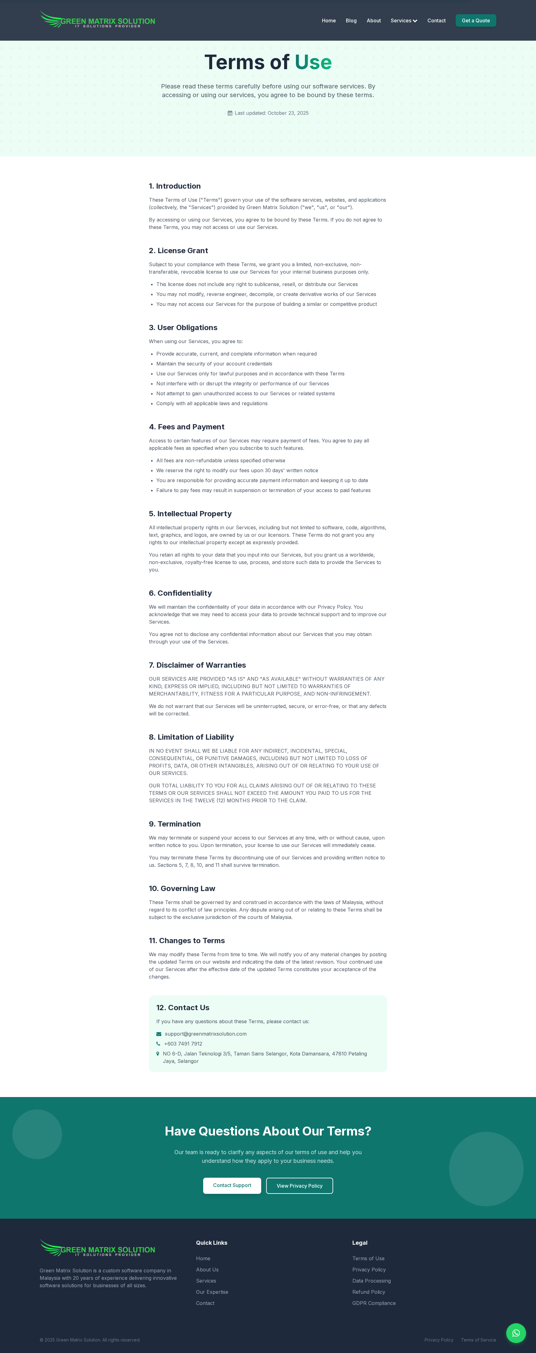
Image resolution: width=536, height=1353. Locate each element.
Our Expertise (212, 1292)
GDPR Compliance (374, 1303)
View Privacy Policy (300, 1186)
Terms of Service (478, 1339)
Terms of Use (368, 1258)
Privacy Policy (369, 1269)
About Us (207, 1269)
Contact (436, 20)
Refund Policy (368, 1292)
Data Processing (371, 1281)
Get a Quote (476, 20)
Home (329, 20)
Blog (351, 20)
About (374, 20)
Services (401, 20)
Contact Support (232, 1185)
